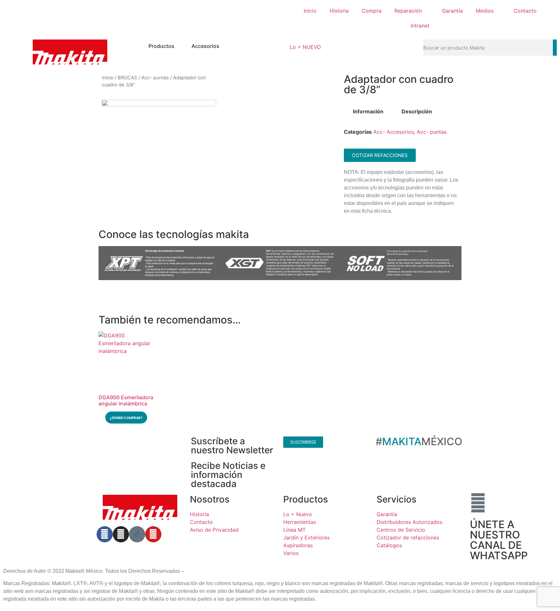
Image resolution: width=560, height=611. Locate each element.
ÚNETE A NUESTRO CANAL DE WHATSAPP (499, 540)
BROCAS (127, 78)
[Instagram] (121, 534)
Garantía (452, 10)
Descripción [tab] (417, 111)
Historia (339, 10)
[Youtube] (153, 534)
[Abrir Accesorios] (223, 46)
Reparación (408, 10)
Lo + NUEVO (305, 47)
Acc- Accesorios (393, 132)
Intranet (420, 25)
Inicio (310, 10)
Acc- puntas (155, 78)
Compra (371, 10)
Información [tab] (368, 111)
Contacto (525, 10)
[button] (105, 264)
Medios (485, 10)
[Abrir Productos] (178, 46)
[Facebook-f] (105, 534)
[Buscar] (555, 48)
